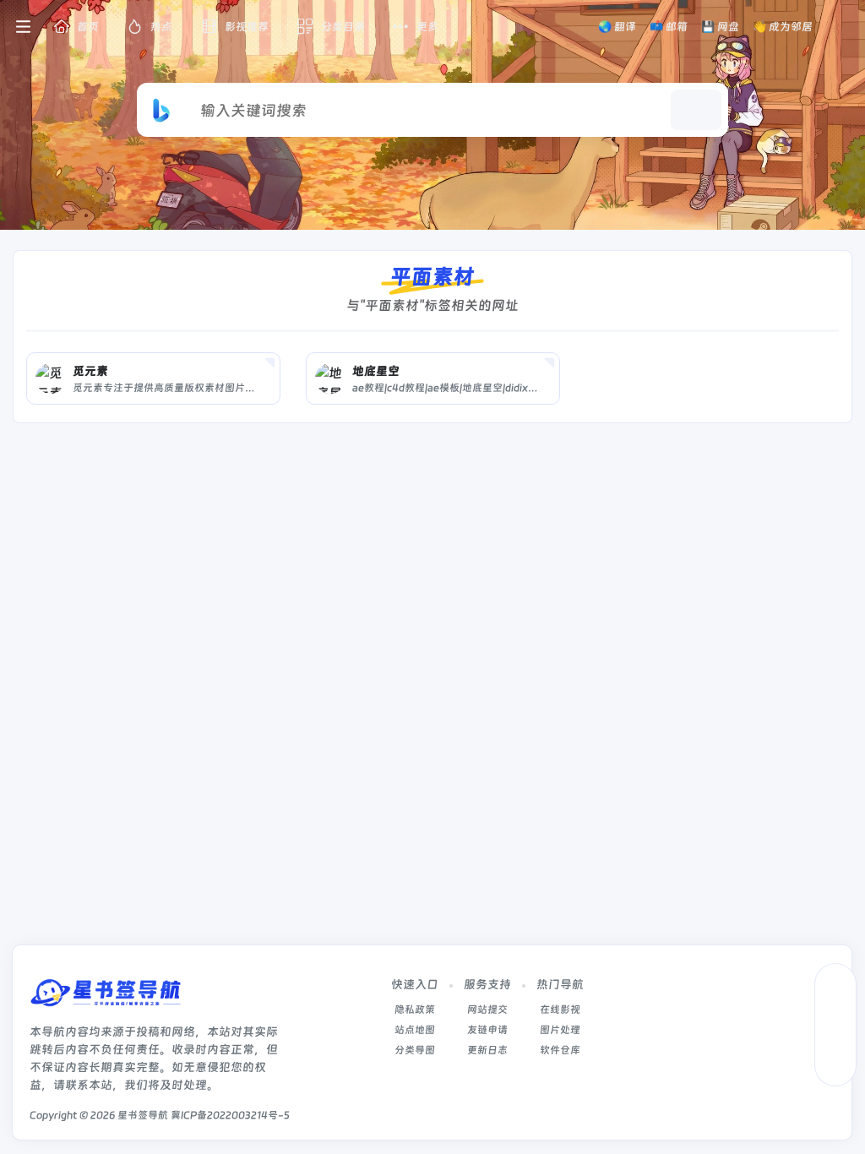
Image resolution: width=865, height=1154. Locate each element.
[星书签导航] (106, 998)
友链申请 (487, 1030)
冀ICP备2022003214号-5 (230, 1115)
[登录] (841, 27)
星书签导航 (142, 1115)
